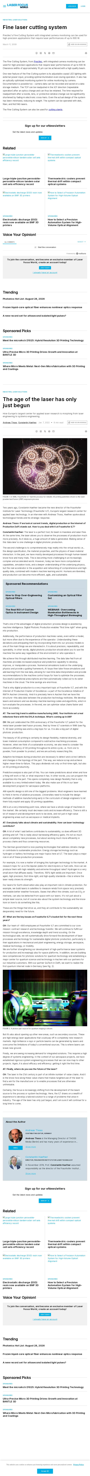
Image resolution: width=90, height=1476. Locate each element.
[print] (86, 53)
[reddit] (49, 53)
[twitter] (45, 53)
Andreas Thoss (10, 422)
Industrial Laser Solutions (15, 20)
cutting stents (55, 109)
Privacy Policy (78, 1465)
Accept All (45, 1471)
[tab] (9, 242)
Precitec (38, 61)
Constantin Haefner (27, 422)
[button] (4, 6)
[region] (45, 248)
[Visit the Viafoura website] (81, 254)
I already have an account (45, 272)
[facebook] (36, 53)
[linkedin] (41, 53)
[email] (53, 53)
